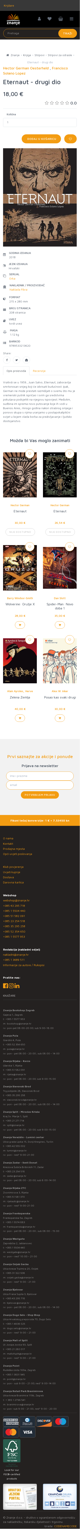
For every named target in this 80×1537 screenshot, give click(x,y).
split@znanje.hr (16, 1125)
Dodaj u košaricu (41, 138)
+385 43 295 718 (14, 905)
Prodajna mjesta (14, 848)
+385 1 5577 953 (14, 936)
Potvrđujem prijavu (40, 794)
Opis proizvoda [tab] (16, 370)
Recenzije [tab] (39, 370)
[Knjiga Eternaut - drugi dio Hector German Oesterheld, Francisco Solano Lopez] (6, 360)
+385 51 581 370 (15, 1196)
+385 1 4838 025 (15, 1323)
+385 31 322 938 (15, 1272)
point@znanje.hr (16, 1379)
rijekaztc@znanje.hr (18, 1201)
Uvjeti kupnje (11, 872)
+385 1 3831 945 (15, 1374)
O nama (8, 838)
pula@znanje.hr (16, 1048)
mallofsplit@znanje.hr (19, 1353)
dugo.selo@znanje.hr (19, 1328)
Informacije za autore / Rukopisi (23, 965)
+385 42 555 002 (15, 1146)
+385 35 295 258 (14, 926)
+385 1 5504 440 (14, 910)
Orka (12, 278)
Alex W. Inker (60, 691)
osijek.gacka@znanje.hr (20, 1277)
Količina (11, 114)
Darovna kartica (13, 882)
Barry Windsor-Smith (20, 598)
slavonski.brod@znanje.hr (22, 1099)
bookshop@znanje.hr (19, 1023)
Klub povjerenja (13, 866)
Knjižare (8, 5)
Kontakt (8, 843)
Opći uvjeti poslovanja (17, 854)
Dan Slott (60, 598)
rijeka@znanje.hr (16, 1074)
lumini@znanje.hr (17, 1150)
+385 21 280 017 (15, 1349)
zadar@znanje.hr (16, 1175)
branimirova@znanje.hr (20, 1404)
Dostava (8, 877)
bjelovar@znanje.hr (18, 1302)
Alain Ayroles (15, 691)
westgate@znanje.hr (18, 1252)
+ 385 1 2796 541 (15, 1399)
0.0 (73, 103)
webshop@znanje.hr (16, 900)
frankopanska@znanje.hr (21, 1226)
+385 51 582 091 (14, 916)
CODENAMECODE (65, 1526)
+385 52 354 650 (14, 931)
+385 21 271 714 (15, 1120)
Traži (67, 33)
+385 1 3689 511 (14, 959)
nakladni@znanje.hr (16, 954)
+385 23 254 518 (14, 921)
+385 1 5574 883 (15, 1222)
